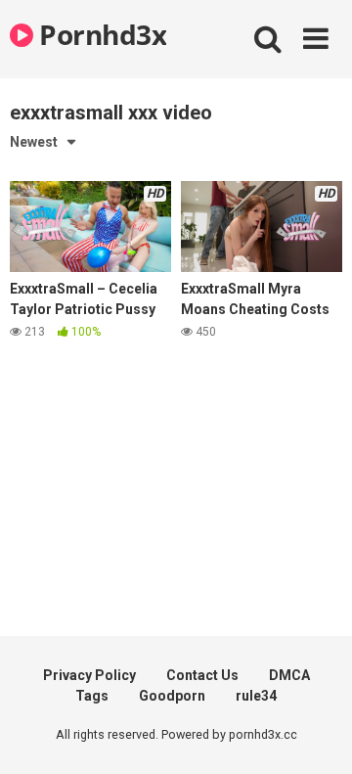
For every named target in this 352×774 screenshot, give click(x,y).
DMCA (289, 675)
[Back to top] (315, 734)
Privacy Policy (89, 675)
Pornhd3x (99, 34)
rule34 (256, 696)
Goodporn (172, 696)
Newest (34, 142)
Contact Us (202, 675)
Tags (92, 696)
